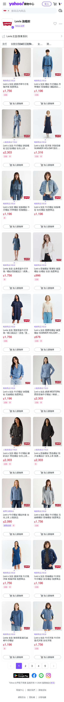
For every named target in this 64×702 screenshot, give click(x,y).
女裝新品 (41, 44)
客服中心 (20, 689)
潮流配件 (50, 44)
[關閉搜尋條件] (8, 10)
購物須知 (42, 689)
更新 (52, 682)
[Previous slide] (4, 62)
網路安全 (22, 697)
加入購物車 (18, 103)
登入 (47, 3)
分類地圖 (42, 697)
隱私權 (32, 697)
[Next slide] (29, 62)
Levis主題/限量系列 (17, 36)
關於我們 (31, 689)
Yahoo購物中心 (21, 4)
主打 (4, 44)
